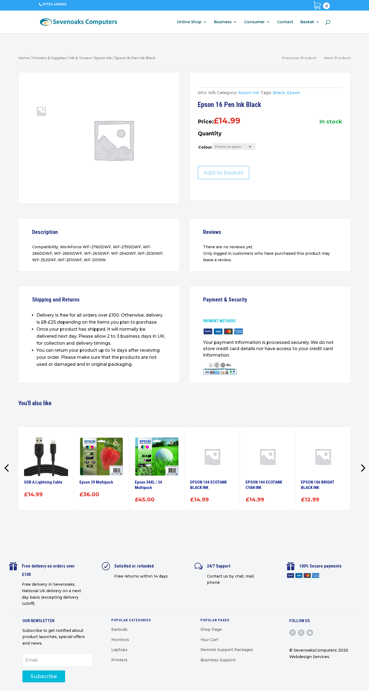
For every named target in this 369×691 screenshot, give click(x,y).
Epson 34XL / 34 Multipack (148, 485)
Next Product (337, 58)
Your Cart (209, 639)
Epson (293, 92)
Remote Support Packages (226, 649)
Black (279, 92)
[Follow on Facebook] (292, 632)
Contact (285, 22)
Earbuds (119, 629)
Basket (307, 22)
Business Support (218, 660)
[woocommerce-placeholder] (113, 139)
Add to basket (223, 172)
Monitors (120, 639)
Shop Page (211, 629)
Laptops (119, 649)
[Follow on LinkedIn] (310, 632)
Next (361, 468)
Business (223, 22)
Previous (7, 468)
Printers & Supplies (49, 58)
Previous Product (299, 58)
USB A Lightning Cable (43, 482)
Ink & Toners (80, 58)
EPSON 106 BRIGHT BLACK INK (317, 485)
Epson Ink (103, 58)
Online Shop (189, 22)
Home (23, 58)
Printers (119, 660)
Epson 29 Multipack (96, 482)
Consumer (254, 22)
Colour (205, 147)
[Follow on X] (301, 632)
